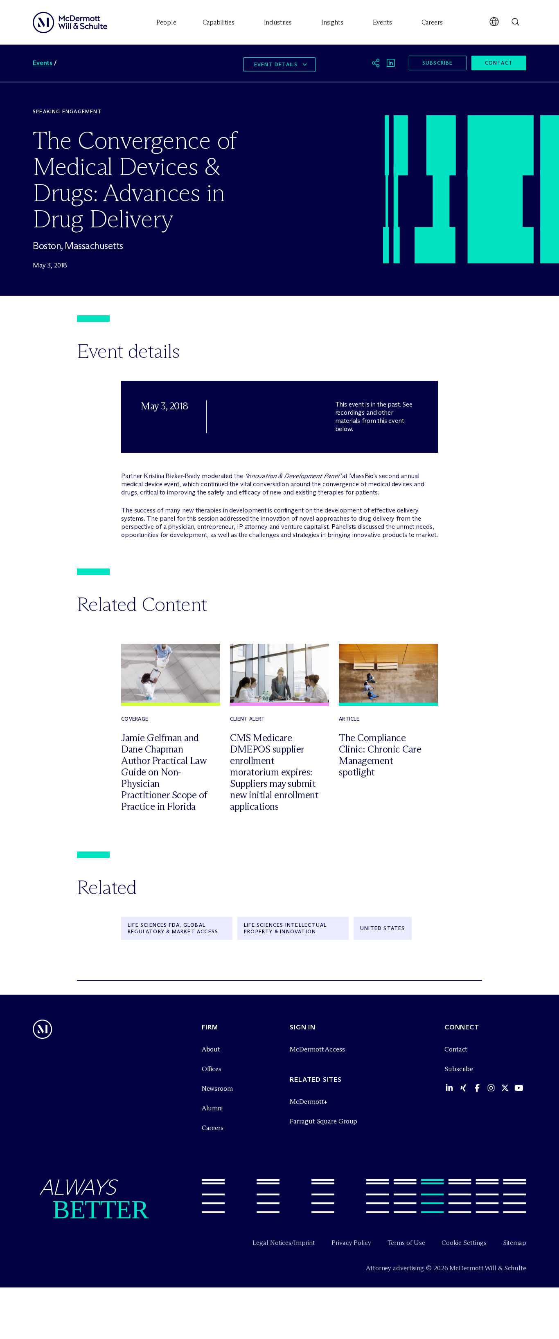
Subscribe (437, 63)
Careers (432, 22)
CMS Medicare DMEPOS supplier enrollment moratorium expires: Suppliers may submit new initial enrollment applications (274, 772)
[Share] (376, 63)
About (211, 1049)
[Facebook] (477, 1089)
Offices (211, 1069)
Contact (499, 63)
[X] (505, 1089)
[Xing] (463, 1089)
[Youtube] (519, 1089)
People (166, 22)
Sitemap (514, 1243)
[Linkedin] (449, 1089)
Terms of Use (406, 1243)
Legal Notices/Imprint (283, 1243)
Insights (332, 22)
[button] (494, 22)
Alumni (212, 1108)
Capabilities (218, 22)
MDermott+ (308, 1101)
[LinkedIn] (391, 63)
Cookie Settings (464, 1243)
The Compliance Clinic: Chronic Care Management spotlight (380, 755)
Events (382, 22)
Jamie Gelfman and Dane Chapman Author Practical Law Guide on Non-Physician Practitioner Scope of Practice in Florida (164, 772)
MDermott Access (317, 1049)
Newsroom (217, 1088)
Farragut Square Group (323, 1121)
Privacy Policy (351, 1243)
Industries (278, 22)
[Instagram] (491, 1089)
